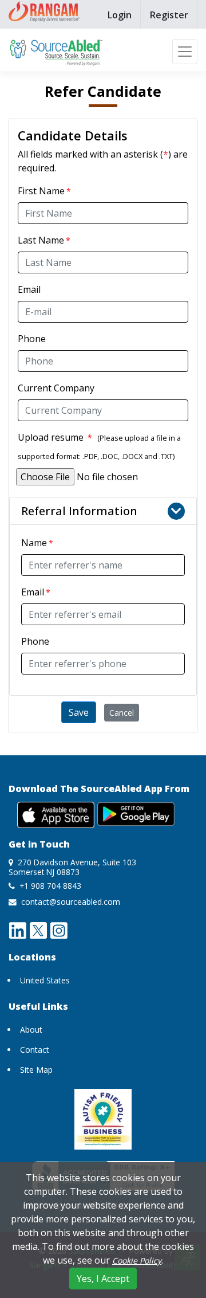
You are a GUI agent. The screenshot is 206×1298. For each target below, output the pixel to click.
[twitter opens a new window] (38, 929)
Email (29, 289)
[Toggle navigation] (184, 51)
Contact (34, 1049)
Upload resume (55, 437)
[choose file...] (103, 476)
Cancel (121, 712)
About (31, 1029)
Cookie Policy (136, 1260)
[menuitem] (119, 15)
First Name (41, 191)
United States (45, 980)
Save (79, 712)
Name (34, 542)
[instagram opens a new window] (59, 929)
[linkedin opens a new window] (18, 929)
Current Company (56, 388)
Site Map (36, 1069)
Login (120, 15)
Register (169, 15)
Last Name (41, 240)
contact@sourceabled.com (70, 901)
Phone (32, 338)
